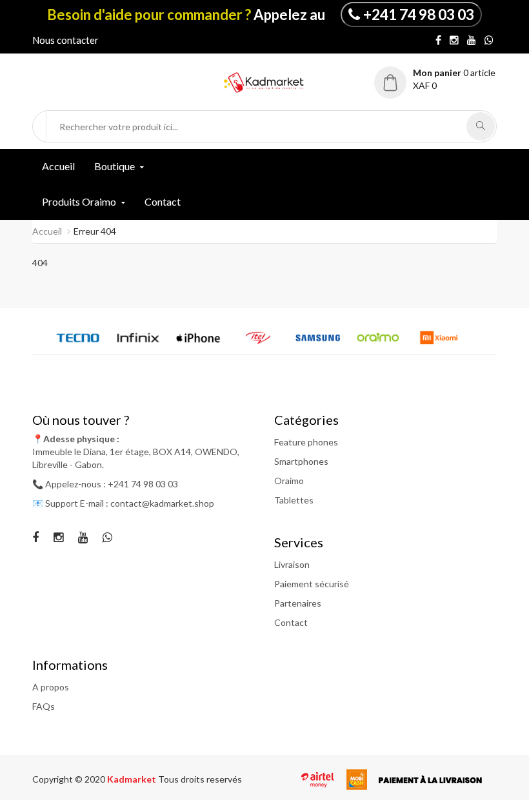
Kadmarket (132, 779)
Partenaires (297, 603)
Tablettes (294, 499)
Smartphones (301, 461)
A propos (50, 686)
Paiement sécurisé (311, 583)
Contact (163, 201)
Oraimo (289, 480)
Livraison (292, 564)
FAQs (43, 706)
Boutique (114, 166)
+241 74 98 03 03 (418, 14)
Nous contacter (65, 40)
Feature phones (306, 441)
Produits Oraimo (79, 201)
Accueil (58, 166)
